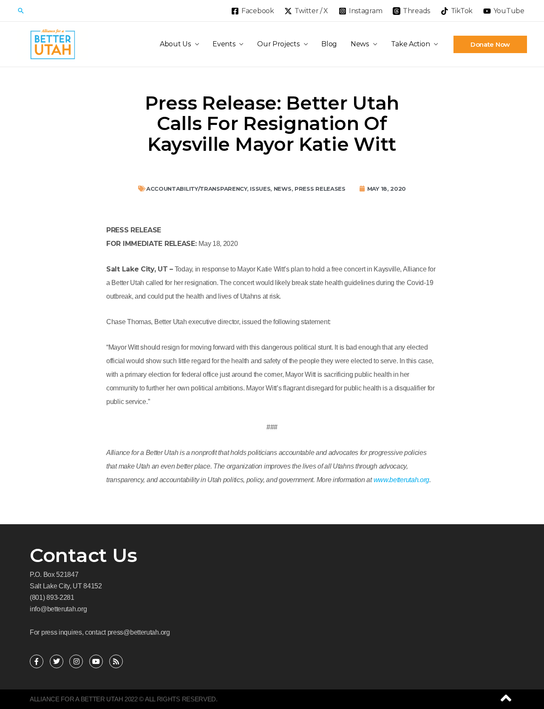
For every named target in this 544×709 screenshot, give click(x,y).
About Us (175, 44)
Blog (329, 44)
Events (223, 44)
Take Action (410, 44)
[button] (21, 10)
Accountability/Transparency (196, 188)
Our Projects (278, 44)
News (360, 44)
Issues (260, 188)
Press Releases (320, 188)
